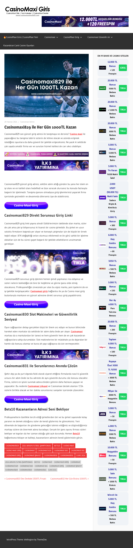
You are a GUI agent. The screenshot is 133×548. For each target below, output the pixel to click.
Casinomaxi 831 (77, 450)
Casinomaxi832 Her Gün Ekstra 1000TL (68, 478)
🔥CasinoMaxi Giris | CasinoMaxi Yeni (20, 37)
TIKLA (123, 88)
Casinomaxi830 (50, 455)
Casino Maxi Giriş (13, 450)
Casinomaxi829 (12, 446)
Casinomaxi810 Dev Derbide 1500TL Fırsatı (26, 478)
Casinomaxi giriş (39, 291)
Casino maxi (76, 134)
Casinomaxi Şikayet (32, 455)
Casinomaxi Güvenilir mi (99, 37)
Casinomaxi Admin (27, 122)
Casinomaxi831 (66, 455)
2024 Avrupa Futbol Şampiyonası (36, 446)
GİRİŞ (123, 67)
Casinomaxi (50, 37)
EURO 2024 (81, 455)
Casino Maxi (68, 446)
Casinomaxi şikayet (38, 386)
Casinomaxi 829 (44, 450)
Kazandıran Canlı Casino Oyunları (18, 45)
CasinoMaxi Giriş (71, 37)
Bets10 (76, 433)
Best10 (37, 462)
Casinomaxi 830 (61, 450)
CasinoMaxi (30, 450)
